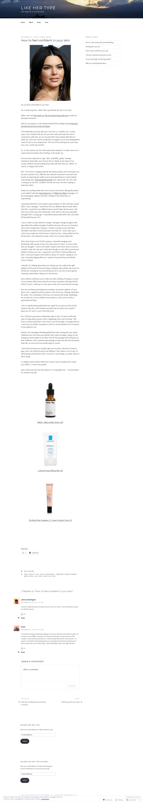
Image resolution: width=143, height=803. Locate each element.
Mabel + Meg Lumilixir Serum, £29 (50, 422)
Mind (31, 22)
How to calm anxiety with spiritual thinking (99, 42)
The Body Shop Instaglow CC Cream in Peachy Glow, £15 (50, 520)
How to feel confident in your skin (97, 51)
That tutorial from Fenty (44, 180)
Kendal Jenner (71, 574)
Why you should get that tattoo (96, 63)
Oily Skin (38, 576)
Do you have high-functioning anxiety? (98, 59)
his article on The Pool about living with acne (51, 116)
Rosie (23, 627)
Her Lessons (29, 571)
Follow (25, 741)
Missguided (29, 576)
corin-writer (45, 37)
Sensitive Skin (50, 576)
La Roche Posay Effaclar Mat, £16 (50, 471)
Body (39, 22)
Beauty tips (34, 574)
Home (23, 22)
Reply (23, 618)
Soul (46, 22)
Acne (26, 574)
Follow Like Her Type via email (34, 761)
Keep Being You (45, 193)
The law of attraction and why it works (98, 55)
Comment (71, 686)
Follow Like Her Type (30, 725)
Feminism (60, 574)
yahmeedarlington (28, 600)
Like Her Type (38, 7)
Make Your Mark (61, 193)
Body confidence (47, 574)
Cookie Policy (45, 799)
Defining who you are (93, 47)
